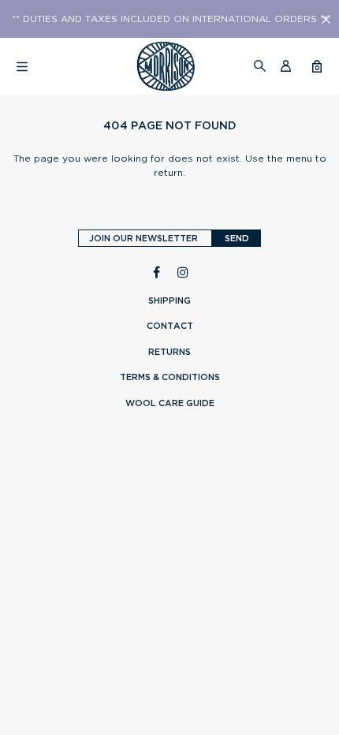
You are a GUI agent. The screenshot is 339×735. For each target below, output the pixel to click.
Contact (170, 325)
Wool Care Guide (169, 403)
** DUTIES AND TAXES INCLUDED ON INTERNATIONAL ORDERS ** (170, 18)
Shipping (169, 300)
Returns (169, 351)
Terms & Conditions (170, 376)
